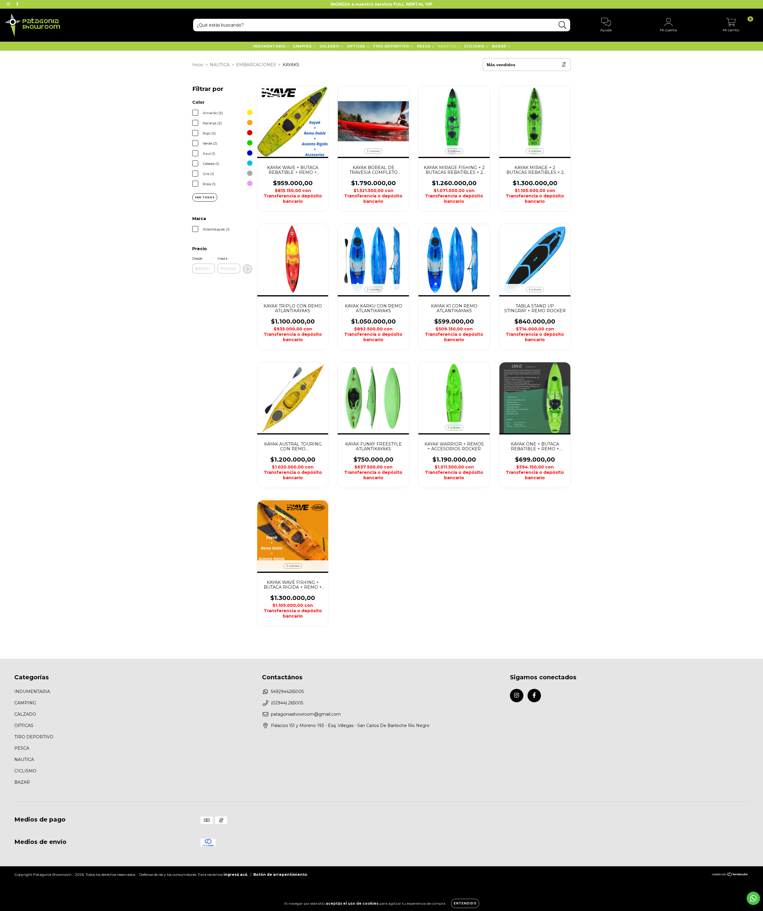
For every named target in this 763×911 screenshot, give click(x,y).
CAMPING (303, 46)
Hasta (222, 258)
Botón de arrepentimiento (280, 874)
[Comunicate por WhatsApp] (753, 898)
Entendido (465, 903)
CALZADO (330, 46)
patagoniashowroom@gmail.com (306, 714)
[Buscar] (563, 25)
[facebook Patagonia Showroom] (17, 4)
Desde (197, 258)
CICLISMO (475, 46)
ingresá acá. (236, 874)
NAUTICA (448, 46)
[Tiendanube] (730, 875)
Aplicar (247, 269)
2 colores (373, 151)
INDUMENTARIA (269, 46)
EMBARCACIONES (256, 64)
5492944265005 (287, 691)
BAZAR (499, 46)
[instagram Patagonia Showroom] (8, 4)
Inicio (197, 64)
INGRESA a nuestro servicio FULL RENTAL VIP (381, 4)
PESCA (424, 46)
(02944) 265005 (287, 703)
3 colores (535, 289)
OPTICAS (357, 46)
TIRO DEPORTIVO (391, 46)
